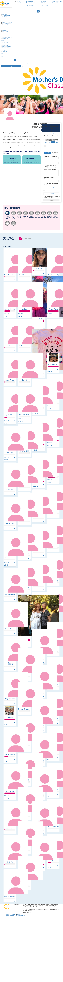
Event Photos (5, 16)
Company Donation (55, 153)
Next (53, 187)
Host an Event (44, 4)
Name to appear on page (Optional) (49, 178)
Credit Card (52, 193)
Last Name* (54, 156)
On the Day (4, 30)
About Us (2, 40)
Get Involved (4, 29)
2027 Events (4, 14)
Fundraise (3, 18)
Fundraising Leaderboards (7, 24)
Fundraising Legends (6, 23)
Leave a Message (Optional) (50, 169)
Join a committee (5, 32)
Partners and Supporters (7, 37)
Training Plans (19, 2)
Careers (4, 49)
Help (2, 53)
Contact (3, 50)
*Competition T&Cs (10, 916)
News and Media (5, 47)
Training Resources (6, 15)
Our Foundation (5, 42)
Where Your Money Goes (7, 44)
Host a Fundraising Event (7, 22)
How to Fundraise (5, 21)
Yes (48, 167)
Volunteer (3, 27)
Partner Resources (10, 915)
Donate (28, 63)
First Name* (46, 156)
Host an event (5, 31)
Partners (2, 35)
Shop (2, 56)
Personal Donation (48, 153)
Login (11, 66)
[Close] (13, 94)
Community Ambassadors (7, 46)
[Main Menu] (22, 66)
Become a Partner (6, 38)
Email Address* (47, 161)
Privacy (13, 914)
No (55, 167)
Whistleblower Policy (20, 915)
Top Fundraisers (29, 5)
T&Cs (18, 914)
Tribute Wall (4, 51)
